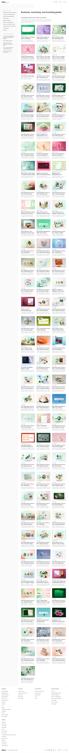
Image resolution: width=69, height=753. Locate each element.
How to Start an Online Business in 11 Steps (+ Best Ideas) (8, 44)
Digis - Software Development (56, 698)
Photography (4, 711)
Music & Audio (4, 698)
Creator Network (4, 738)
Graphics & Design (5, 691)
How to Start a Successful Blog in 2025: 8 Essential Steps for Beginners (8, 37)
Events (36, 698)
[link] (45, 750)
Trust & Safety (4, 725)
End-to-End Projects (5, 714)
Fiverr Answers (20, 698)
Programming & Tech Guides (9, 26)
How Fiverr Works (21, 691)
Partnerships (4, 736)
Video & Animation (5, 696)
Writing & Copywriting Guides (9, 12)
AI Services (3, 702)
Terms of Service (4, 731)
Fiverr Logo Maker (54, 702)
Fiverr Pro (53, 691)
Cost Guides (6, 28)
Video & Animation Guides (9, 24)
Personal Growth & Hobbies (6, 709)
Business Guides (7, 20)
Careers (3, 729)
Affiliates (3, 740)
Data (2, 705)
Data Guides (6, 18)
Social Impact (4, 727)
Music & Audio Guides (8, 22)
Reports (5, 30)
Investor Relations (5, 745)
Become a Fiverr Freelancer (39, 691)
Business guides (23, 35)
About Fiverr (4, 722)
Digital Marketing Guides (8, 16)
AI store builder (54, 700)
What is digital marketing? (7, 40)
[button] (66, 750)
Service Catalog (4, 716)
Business (3, 707)
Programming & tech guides (41, 132)
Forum (36, 696)
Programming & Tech (5, 700)
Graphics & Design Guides (9, 14)
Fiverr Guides (20, 696)
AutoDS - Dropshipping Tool (56, 696)
